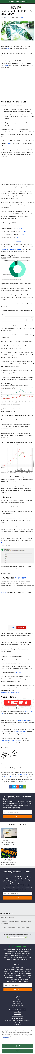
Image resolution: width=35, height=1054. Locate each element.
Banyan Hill (11, 1)
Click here (3, 592)
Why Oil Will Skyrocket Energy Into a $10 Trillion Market (8, 862)
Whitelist (17, 1022)
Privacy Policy (17, 1012)
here (7, 48)
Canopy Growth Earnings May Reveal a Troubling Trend (8, 842)
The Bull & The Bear (23, 774)
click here (4, 543)
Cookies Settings (17, 1041)
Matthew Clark (8, 17)
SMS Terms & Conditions (17, 1018)
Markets (21, 17)
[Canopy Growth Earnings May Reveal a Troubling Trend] (9, 833)
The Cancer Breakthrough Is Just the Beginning (15, 927)
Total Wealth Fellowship (21, 1)
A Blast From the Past (7, 917)
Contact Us (17, 1024)
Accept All (17, 1051)
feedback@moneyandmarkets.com (11, 692)
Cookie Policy (17, 1014)
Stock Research (17, 1003)
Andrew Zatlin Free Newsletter (17, 1010)
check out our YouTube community (11, 249)
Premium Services (17, 1001)
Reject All (17, 1046)
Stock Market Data (17, 1006)
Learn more (24, 959)
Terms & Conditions (17, 1016)
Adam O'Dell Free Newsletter (17, 1008)
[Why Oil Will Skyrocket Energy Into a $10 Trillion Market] (9, 853)
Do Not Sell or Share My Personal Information (17, 1020)
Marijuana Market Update (11, 777)
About (17, 999)
